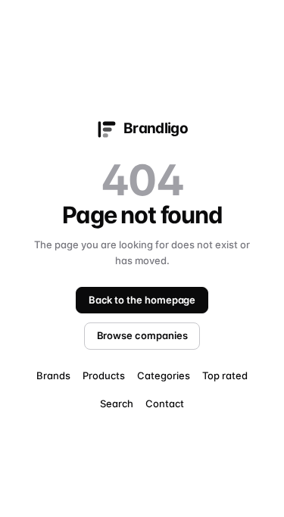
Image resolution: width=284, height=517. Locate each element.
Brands (53, 375)
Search (116, 403)
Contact (164, 403)
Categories (163, 375)
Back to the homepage (142, 300)
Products (104, 375)
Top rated (225, 375)
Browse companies (142, 335)
